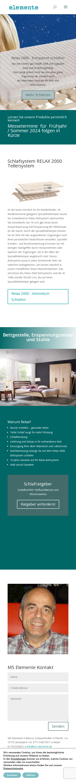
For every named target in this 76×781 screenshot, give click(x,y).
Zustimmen (12, 775)
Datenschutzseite (13, 768)
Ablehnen (30, 775)
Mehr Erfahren (38, 94)
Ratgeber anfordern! (38, 504)
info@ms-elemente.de (39, 746)
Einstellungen (18, 759)
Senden (58, 726)
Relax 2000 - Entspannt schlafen (38, 58)
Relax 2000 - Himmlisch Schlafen (30, 296)
